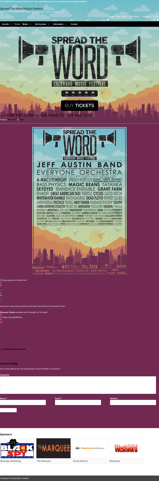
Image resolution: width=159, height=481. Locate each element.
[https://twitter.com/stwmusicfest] (155, 19)
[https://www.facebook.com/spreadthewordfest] (152, 19)
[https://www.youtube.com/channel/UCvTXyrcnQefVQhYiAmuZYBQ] (157, 19)
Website (114, 398)
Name (3, 398)
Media (124, 16)
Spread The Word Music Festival (21, 8)
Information (146, 16)
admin (21, 120)
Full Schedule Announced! (12, 349)
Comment (4, 375)
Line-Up (111, 16)
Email (58, 398)
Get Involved (134, 16)
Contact (156, 16)
